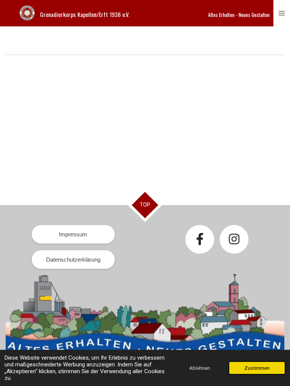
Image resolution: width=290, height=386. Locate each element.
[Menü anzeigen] (281, 13)
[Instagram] (234, 239)
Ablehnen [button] (199, 368)
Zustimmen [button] (257, 368)
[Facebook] (199, 239)
